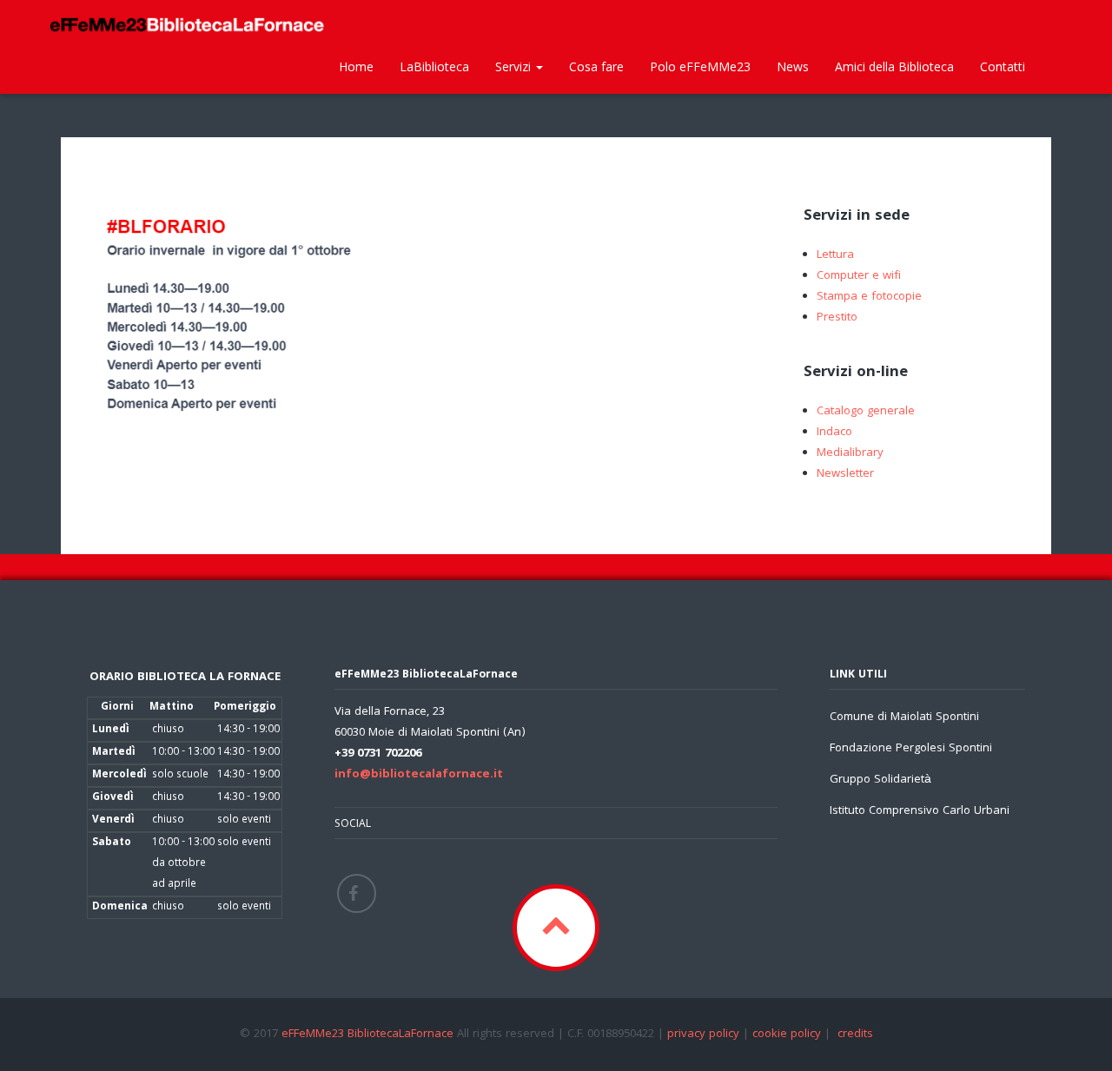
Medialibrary (850, 453)
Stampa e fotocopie (869, 297)
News (793, 66)
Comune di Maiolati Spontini (904, 717)
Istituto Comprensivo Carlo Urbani (919, 811)
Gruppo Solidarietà (880, 780)
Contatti (1002, 66)
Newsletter (845, 474)
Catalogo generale (866, 411)
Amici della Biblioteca (894, 66)
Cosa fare (596, 66)
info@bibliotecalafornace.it (418, 774)
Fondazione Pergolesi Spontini (911, 748)
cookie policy (786, 1034)
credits (855, 1034)
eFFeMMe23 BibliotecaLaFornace (369, 1034)
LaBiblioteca (434, 66)
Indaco (834, 432)
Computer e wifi (859, 276)
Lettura (835, 255)
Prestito (837, 317)
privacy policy (703, 1034)
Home (356, 66)
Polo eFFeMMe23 (700, 66)
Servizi (514, 66)
